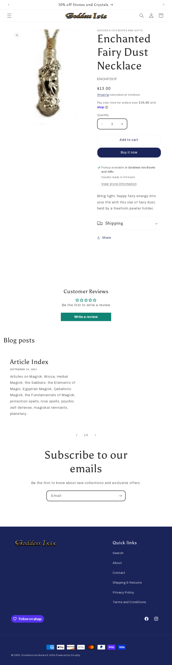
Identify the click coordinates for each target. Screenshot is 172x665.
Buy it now (129, 152)
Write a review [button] (86, 317)
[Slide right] (95, 435)
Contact (119, 572)
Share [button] (106, 237)
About (117, 563)
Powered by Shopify (68, 655)
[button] (9, 15)
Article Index (29, 362)
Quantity (103, 115)
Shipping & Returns (127, 582)
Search (118, 553)
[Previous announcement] (8, 4)
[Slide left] (76, 435)
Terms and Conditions (129, 602)
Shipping (103, 94)
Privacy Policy (123, 592)
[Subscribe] (120, 496)
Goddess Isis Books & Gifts (38, 655)
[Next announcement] (163, 4)
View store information (119, 184)
